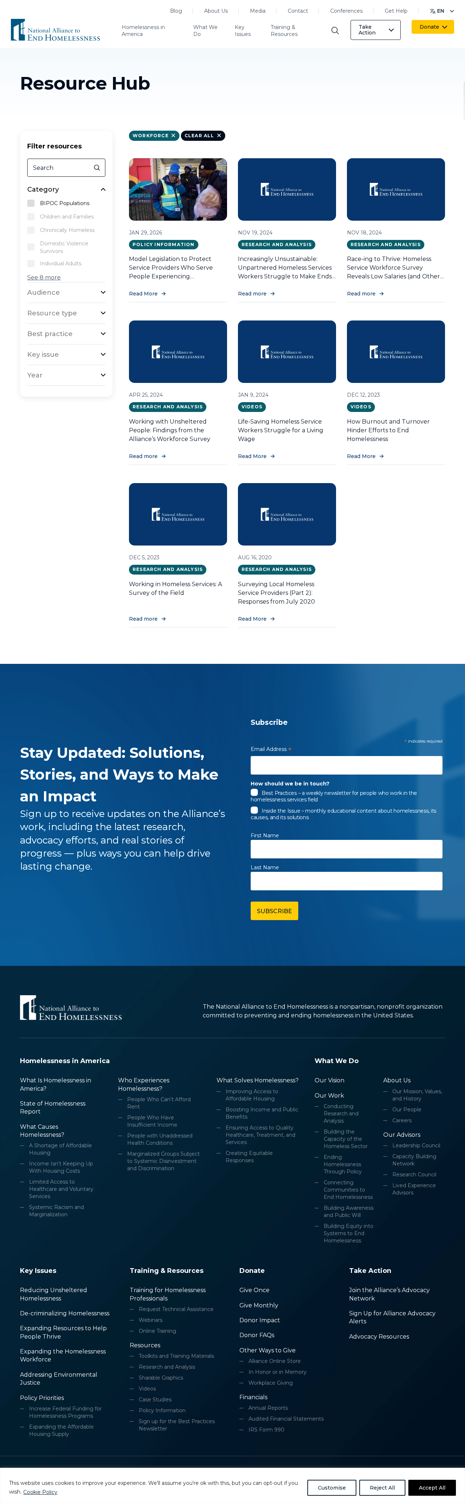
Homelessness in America (143, 31)
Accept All (432, 1487)
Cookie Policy (40, 1492)
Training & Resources (284, 31)
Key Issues (243, 31)
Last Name (265, 867)
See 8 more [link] (44, 277)
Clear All (199, 135)
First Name (265, 835)
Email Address (271, 750)
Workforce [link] (151, 135)
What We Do (205, 31)
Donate (429, 27)
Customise (332, 1487)
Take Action (367, 30)
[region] (232, 1485)
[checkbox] (66, 204)
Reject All (382, 1487)
